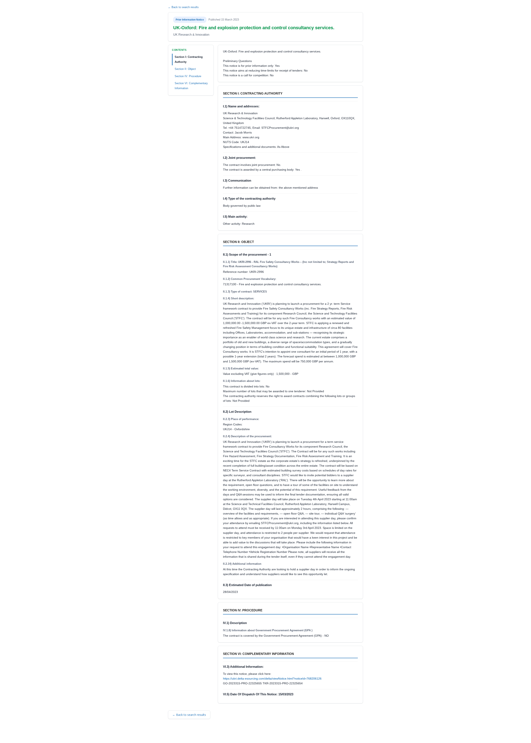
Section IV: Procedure (188, 76)
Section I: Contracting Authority (189, 59)
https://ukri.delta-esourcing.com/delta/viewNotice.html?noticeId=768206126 (272, 678)
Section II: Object (185, 68)
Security (208, 734)
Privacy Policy (226, 734)
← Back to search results (183, 7)
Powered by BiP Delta (251, 734)
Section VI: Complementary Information (191, 85)
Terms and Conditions (186, 734)
